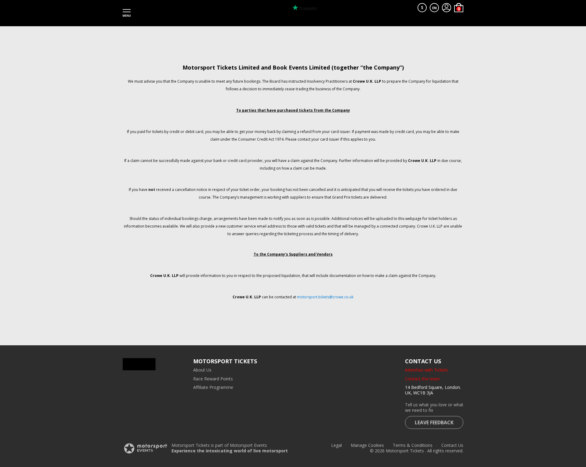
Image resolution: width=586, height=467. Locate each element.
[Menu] (127, 13)
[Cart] (458, 7)
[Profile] (446, 7)
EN (434, 7)
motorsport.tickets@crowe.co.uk (325, 297)
